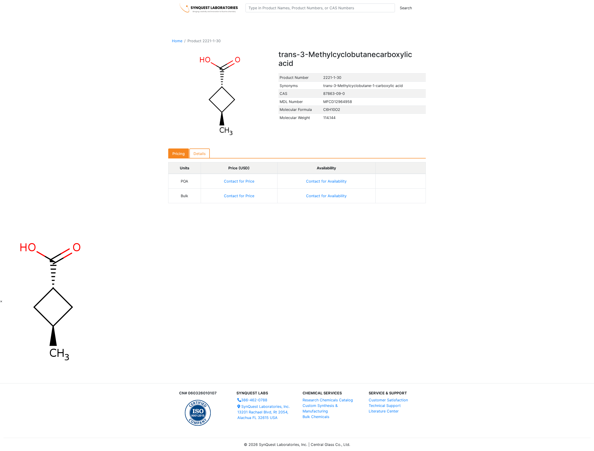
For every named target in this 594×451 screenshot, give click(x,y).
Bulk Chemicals (316, 416)
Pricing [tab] (178, 153)
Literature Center (384, 411)
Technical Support (385, 405)
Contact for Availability (326, 181)
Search (406, 8)
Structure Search (244, 21)
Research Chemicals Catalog (328, 400)
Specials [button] (311, 21)
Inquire (401, 181)
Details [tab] (200, 153)
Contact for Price (239, 181)
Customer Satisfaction (388, 400)
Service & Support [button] (280, 21)
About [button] (356, 21)
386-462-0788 (254, 400)
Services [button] (335, 21)
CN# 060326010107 (198, 393)
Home (177, 41)
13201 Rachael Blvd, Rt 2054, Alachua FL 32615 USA (263, 412)
